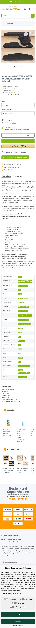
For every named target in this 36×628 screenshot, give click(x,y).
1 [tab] (14, 66)
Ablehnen (18, 621)
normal (19, 276)
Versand (14, 123)
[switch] (6, 599)
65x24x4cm (20, 302)
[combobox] (18, 105)
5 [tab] (21, 66)
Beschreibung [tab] (6, 176)
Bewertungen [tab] (18, 176)
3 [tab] (18, 66)
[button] (25, 9)
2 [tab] (16, 66)
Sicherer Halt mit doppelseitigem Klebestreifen (25, 281)
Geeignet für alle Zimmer (24, 372)
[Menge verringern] (4, 135)
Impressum (18, 593)
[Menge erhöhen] (32, 135)
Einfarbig (20, 328)
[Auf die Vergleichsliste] (26, 34)
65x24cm (20, 357)
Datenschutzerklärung (7, 593)
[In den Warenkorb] (2, 29)
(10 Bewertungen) (13, 94)
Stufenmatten (13, 92)
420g (19, 336)
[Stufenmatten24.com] (10, 8)
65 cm (19, 290)
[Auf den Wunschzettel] (31, 34)
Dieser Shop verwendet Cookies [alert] (18, 568)
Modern (20, 349)
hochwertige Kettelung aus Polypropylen (25, 315)
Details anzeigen (18, 626)
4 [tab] (19, 66)
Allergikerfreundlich (22, 285)
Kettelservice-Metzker (23, 306)
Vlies (19, 345)
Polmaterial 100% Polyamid (24, 324)
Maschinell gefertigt (22, 310)
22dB (19, 361)
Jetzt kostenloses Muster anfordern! (15, 157)
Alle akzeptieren (18, 614)
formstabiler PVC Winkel (23, 366)
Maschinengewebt (22, 377)
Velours (20, 294)
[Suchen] (33, 16)
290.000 (20, 332)
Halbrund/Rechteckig (23, 298)
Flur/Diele (20, 370)
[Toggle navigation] (33, 9)
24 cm (19, 353)
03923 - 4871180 (18, 499)
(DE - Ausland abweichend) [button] (22, 129)
